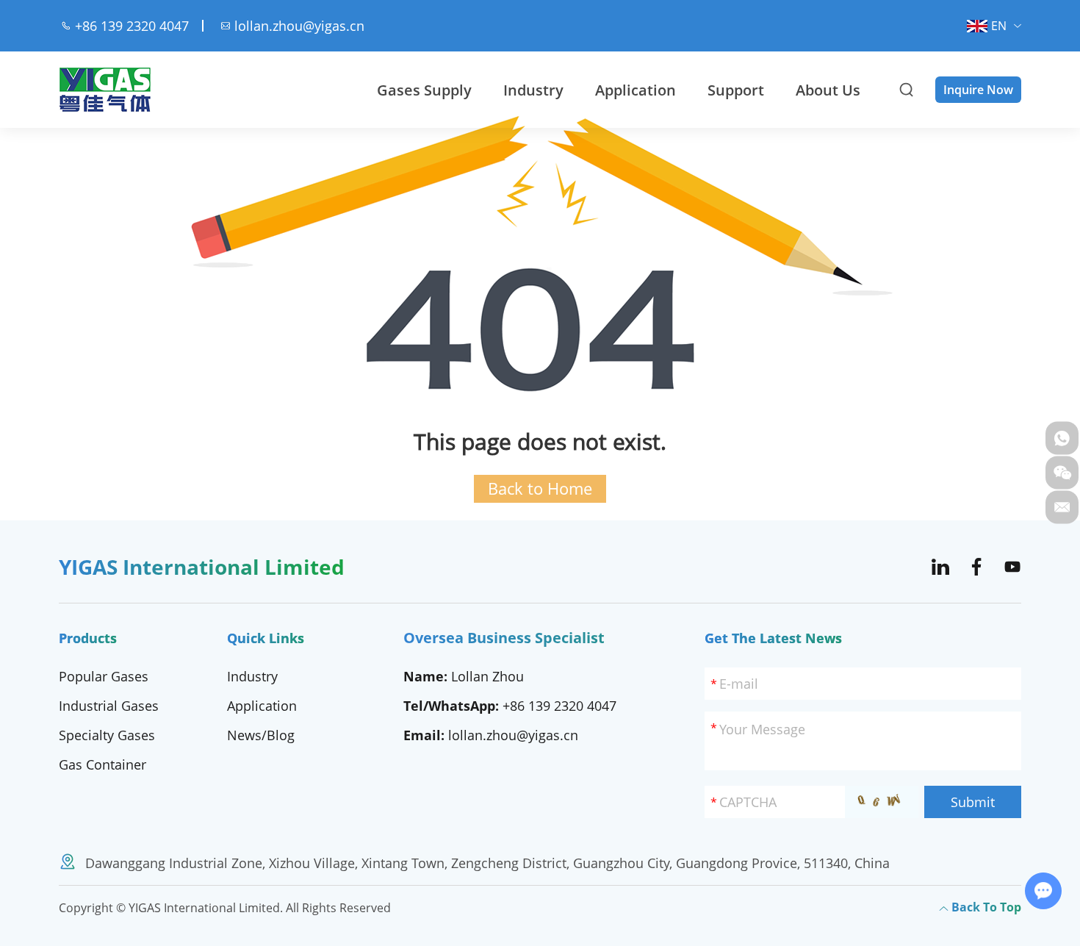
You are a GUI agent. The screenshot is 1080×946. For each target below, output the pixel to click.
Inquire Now (978, 90)
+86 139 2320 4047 (559, 705)
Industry (533, 90)
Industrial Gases (109, 705)
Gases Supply (424, 90)
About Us (828, 90)
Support (736, 90)
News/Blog (261, 735)
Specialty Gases (107, 735)
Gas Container (102, 764)
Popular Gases (103, 676)
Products (88, 638)
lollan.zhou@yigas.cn (299, 26)
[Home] (105, 90)
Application (635, 90)
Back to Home (540, 488)
